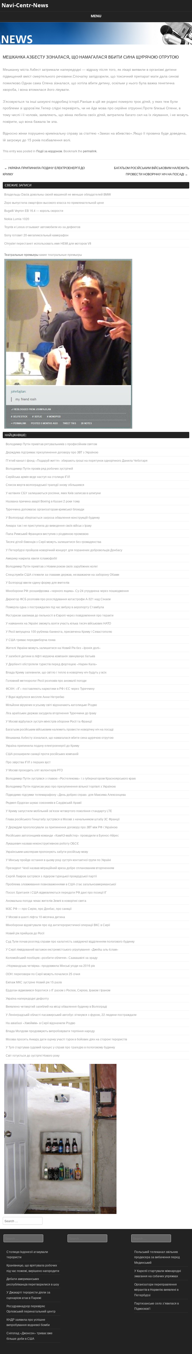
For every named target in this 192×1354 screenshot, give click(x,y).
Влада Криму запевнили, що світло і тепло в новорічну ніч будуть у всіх (56, 672)
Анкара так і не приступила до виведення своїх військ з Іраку (49, 525)
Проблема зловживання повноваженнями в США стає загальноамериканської (61, 884)
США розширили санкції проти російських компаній (42, 754)
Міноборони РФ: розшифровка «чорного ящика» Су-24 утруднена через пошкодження (67, 590)
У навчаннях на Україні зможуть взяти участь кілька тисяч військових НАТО (58, 623)
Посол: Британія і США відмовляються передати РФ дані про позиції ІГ (56, 892)
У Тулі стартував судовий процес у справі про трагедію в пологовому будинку (60, 1047)
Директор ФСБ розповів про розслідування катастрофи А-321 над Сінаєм (58, 599)
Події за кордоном (49, 151)
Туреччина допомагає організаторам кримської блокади (45, 509)
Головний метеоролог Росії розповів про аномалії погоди (46, 680)
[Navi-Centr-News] (96, 43)
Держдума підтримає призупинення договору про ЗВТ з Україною (52, 452)
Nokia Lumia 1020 (16, 219)
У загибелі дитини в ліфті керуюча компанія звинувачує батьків (50, 656)
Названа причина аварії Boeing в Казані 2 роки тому (43, 501)
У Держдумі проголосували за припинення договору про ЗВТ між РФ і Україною (62, 827)
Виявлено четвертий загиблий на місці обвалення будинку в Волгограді (56, 1006)
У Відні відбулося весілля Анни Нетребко (35, 697)
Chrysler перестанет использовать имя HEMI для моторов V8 (47, 243)
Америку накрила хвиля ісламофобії (31, 558)
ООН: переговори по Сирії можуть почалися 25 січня (43, 974)
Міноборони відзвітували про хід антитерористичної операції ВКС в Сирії (58, 925)
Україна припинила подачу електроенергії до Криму (42, 745)
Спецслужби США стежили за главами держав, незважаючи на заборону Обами (62, 574)
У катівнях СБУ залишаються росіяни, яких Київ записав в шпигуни (53, 493)
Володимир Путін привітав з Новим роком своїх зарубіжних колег (52, 566)
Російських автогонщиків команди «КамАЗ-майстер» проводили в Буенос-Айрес (62, 835)
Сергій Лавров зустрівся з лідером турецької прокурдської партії (51, 876)
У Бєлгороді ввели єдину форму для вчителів (37, 582)
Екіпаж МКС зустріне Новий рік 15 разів (34, 982)
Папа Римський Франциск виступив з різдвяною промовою (47, 533)
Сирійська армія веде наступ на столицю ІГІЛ (38, 476)
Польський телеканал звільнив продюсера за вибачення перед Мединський (157, 1256)
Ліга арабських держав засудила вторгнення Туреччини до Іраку (51, 713)
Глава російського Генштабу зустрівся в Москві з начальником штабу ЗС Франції (63, 819)
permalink (89, 151)
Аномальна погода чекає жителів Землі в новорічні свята (46, 900)
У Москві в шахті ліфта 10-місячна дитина (35, 917)
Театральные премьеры (21, 254)
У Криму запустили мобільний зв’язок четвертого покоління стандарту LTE (59, 811)
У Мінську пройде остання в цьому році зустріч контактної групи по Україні (58, 860)
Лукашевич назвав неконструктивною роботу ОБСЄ (42, 843)
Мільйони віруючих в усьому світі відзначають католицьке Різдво (51, 705)
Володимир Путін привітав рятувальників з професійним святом (51, 444)
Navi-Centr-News (25, 5)
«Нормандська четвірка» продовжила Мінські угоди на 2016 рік (50, 965)
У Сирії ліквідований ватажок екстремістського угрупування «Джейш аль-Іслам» (62, 949)
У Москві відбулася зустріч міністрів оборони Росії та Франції (49, 721)
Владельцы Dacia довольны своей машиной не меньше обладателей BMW (57, 194)
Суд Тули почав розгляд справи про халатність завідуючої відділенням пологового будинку (70, 941)
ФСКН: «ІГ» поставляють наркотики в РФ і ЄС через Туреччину (50, 688)
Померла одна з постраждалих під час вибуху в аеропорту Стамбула (55, 607)
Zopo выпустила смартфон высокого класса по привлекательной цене (54, 202)
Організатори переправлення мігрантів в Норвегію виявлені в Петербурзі (156, 1289)
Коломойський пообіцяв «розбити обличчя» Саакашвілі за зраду (52, 957)
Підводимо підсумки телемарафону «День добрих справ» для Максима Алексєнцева (66, 794)
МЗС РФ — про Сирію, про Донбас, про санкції (39, 908)
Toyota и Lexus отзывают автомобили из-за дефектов (42, 227)
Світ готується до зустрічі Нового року (33, 1055)
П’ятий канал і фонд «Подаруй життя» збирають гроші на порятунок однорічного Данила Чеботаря (77, 460)
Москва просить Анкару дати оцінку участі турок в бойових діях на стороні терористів (66, 1039)
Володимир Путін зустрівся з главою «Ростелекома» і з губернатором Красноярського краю (71, 778)
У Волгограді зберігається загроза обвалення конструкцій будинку (53, 517)
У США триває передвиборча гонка (31, 639)
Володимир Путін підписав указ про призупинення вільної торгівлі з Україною (61, 786)
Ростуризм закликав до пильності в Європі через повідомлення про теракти (60, 615)
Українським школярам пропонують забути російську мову (47, 851)
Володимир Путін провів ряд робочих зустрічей (39, 468)
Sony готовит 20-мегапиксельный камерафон (36, 235)
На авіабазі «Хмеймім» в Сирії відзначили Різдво (40, 1023)
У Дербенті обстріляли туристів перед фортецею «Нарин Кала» (51, 664)
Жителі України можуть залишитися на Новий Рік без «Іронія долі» (53, 647)
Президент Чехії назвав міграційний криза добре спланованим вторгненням (60, 868)
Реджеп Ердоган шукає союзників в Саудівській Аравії (44, 802)
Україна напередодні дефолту (27, 998)
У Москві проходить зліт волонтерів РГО (34, 770)
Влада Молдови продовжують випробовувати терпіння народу (50, 1031)
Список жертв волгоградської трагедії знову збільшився (45, 484)
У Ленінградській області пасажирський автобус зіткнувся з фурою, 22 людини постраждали (71, 1014)
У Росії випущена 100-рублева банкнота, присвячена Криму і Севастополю (59, 631)
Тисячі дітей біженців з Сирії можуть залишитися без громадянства (53, 541)
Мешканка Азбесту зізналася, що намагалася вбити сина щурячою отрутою (60, 737)
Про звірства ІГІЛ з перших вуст (28, 762)
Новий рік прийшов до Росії (25, 933)
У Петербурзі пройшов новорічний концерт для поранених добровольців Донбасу (64, 550)
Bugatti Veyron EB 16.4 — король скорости (33, 210)
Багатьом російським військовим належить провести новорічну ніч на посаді (151, 171)
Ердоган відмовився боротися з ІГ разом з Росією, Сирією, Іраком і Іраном (58, 990)
